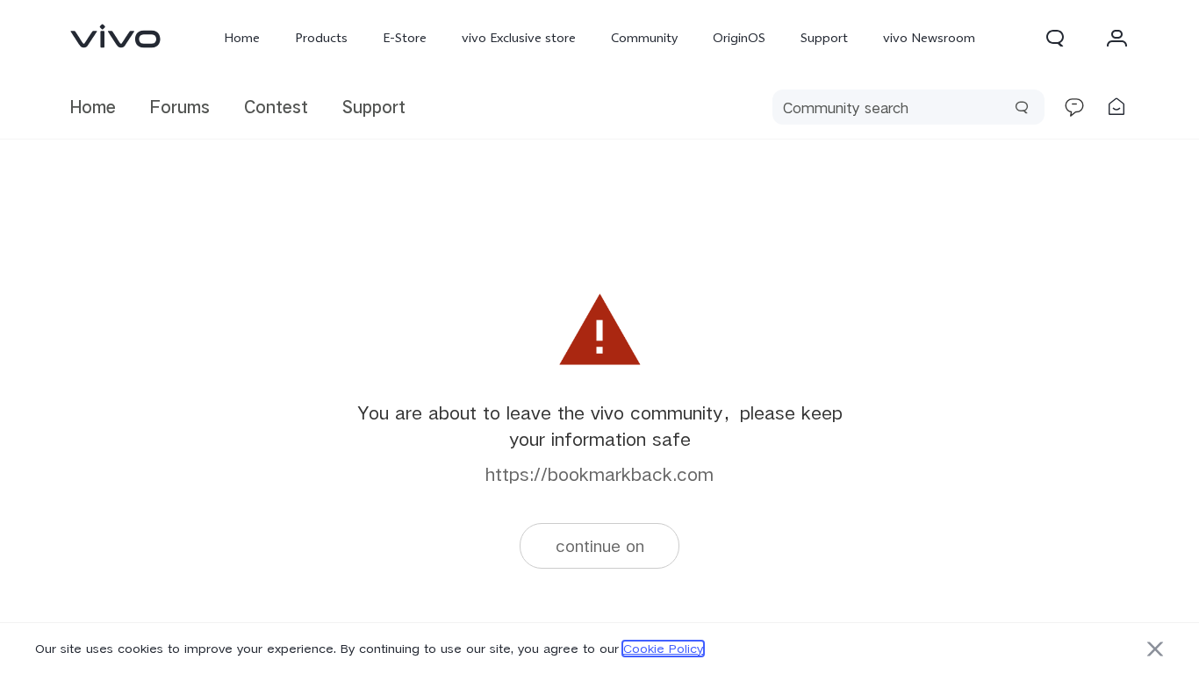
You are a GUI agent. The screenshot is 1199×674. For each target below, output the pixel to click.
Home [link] (93, 106)
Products (321, 38)
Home (242, 38)
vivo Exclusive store (519, 38)
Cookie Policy (663, 649)
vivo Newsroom (929, 38)
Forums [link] (180, 106)
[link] (116, 36)
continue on (600, 545)
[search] (908, 107)
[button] (1055, 37)
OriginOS (739, 38)
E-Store (405, 38)
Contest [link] (276, 106)
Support (824, 38)
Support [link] (374, 106)
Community (644, 38)
